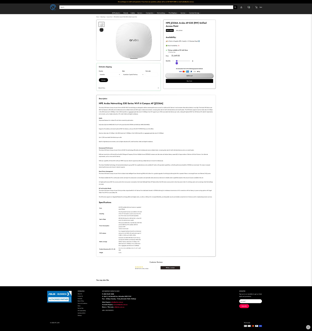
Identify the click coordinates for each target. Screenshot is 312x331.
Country (101, 71)
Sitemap (80, 315)
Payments (80, 298)
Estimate (103, 80)
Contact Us (80, 296)
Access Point (109, 17)
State (123, 71)
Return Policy (81, 301)
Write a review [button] (170, 268)
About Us (80, 294)
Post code (148, 71)
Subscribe (244, 306)
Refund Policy (101, 88)
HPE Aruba (170, 30)
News (79, 306)
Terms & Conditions (82, 303)
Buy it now (189, 81)
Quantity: (168, 61)
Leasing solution (81, 313)
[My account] (241, 7)
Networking (102, 17)
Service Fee (80, 308)
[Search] (235, 7)
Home (97, 17)
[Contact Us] (249, 7)
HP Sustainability (82, 310)
